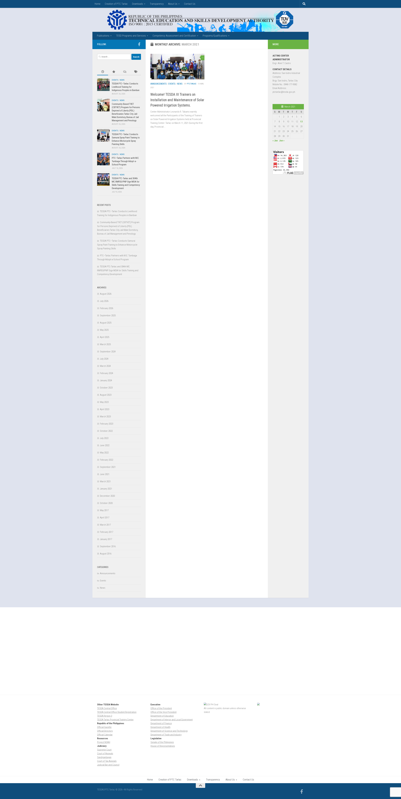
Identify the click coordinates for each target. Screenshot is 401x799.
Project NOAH (103, 742)
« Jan (275, 140)
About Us (172, 3)
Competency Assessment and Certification (174, 35)
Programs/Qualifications (215, 35)
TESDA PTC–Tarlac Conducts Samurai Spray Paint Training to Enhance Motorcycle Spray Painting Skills (117, 244)
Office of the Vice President (164, 712)
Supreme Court (104, 749)
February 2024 (106, 373)
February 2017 (106, 532)
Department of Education (162, 715)
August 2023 (105, 394)
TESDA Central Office (107, 708)
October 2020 (106, 503)
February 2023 (106, 423)
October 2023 (106, 387)
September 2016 (108, 546)
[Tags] (135, 72)
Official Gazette (104, 727)
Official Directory (105, 731)
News (179, 84)
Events (171, 84)
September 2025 (108, 315)
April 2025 (104, 337)
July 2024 (104, 358)
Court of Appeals (105, 753)
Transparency (157, 3)
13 (301, 121)
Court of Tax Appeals (107, 761)
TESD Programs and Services (131, 35)
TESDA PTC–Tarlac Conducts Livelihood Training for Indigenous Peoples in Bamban (125, 87)
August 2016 (105, 553)
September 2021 (108, 467)
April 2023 (104, 409)
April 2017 (104, 517)
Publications (103, 35)
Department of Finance (161, 723)
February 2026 (106, 308)
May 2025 (104, 330)
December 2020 (107, 495)
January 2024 (106, 380)
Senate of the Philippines (162, 742)
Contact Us (189, 3)
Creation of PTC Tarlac (116, 3)
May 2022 (104, 452)
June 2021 (104, 474)
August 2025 (105, 322)
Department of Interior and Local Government (172, 719)
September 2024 (108, 351)
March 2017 (105, 524)
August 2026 (105, 293)
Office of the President (161, 708)
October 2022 (106, 431)
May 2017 (104, 510)
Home (97, 3)
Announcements (158, 84)
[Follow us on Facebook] (139, 44)
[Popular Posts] (113, 72)
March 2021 (105, 481)
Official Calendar (105, 734)
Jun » (281, 140)
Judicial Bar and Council (108, 764)
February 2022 (106, 459)
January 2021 (106, 488)
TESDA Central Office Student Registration (116, 712)
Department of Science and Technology (169, 731)
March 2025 (105, 344)
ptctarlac (191, 84)
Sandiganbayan (104, 757)
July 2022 (104, 438)
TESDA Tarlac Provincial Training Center (115, 719)
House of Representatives (163, 746)
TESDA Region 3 (104, 715)
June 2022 (104, 445)
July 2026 (104, 301)
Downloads (137, 3)
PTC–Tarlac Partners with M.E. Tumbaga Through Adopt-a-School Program (125, 161)
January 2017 (106, 539)
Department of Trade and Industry (166, 734)
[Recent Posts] (102, 72)
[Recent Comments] (124, 72)
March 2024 (105, 366)
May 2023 (104, 402)
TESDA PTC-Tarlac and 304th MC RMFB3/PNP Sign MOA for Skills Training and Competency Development (117, 270)
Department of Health (160, 727)
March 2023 (105, 416)
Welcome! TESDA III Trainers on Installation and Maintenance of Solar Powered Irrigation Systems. (177, 99)
